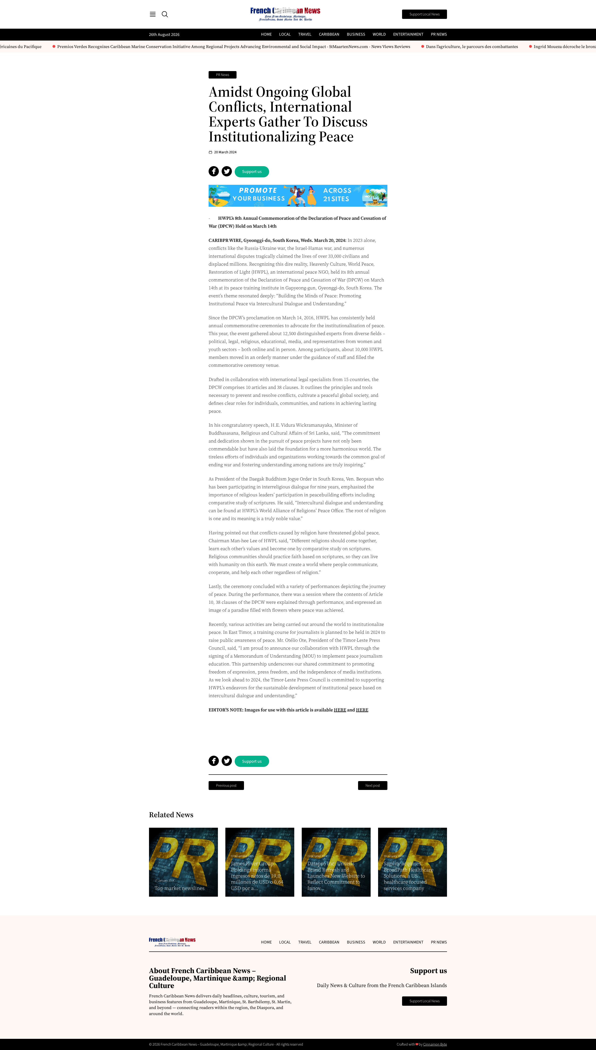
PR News (439, 34)
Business (356, 34)
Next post (373, 785)
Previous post (226, 785)
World (379, 34)
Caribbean (329, 34)
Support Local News (425, 14)
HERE (340, 710)
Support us (252, 172)
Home (266, 34)
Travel (305, 34)
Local (285, 34)
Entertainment (408, 34)
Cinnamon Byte (435, 1044)
